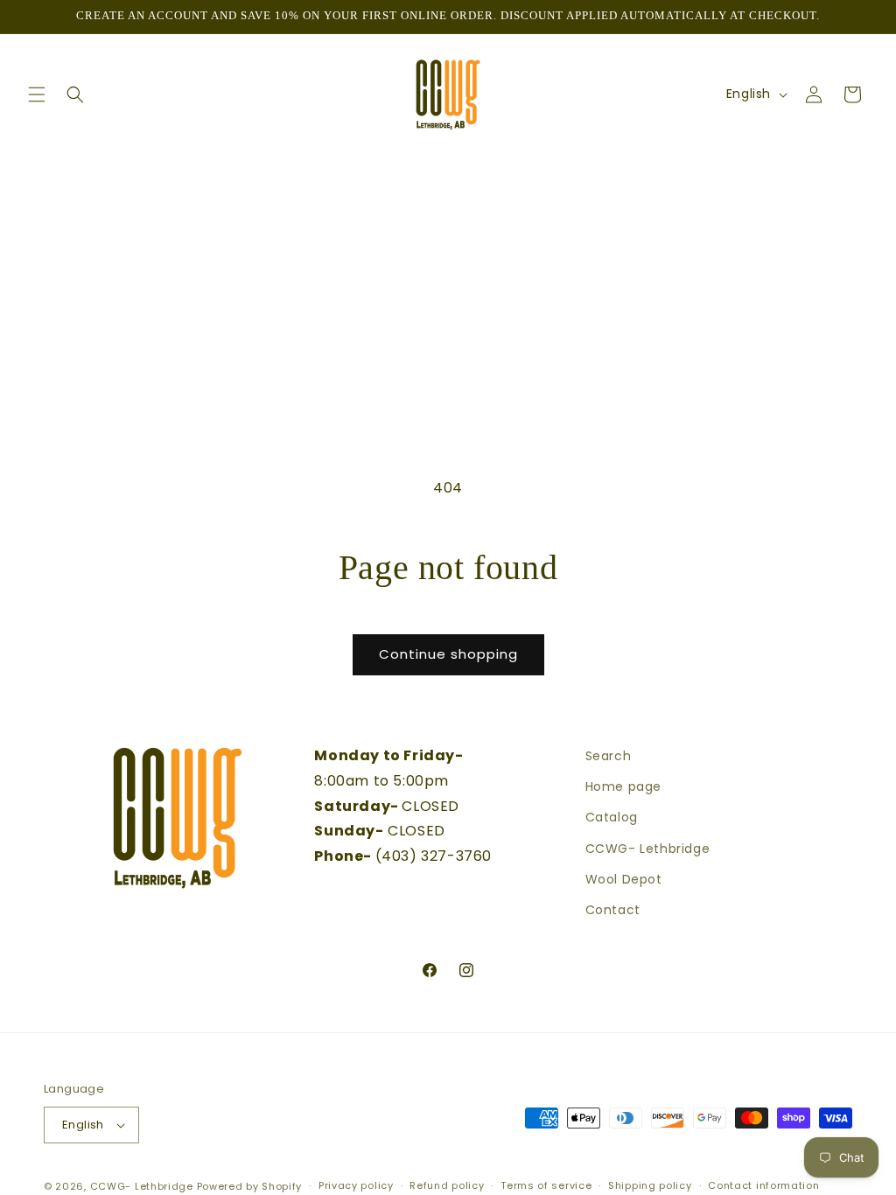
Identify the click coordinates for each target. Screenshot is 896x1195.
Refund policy (447, 1185)
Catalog (611, 817)
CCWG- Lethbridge (647, 848)
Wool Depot (623, 879)
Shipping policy (650, 1185)
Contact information (763, 1185)
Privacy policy (356, 1185)
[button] (37, 94)
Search (608, 756)
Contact (612, 910)
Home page (623, 786)
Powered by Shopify (250, 1186)
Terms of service (546, 1185)
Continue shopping (448, 654)
